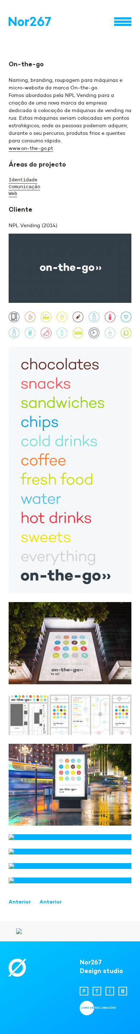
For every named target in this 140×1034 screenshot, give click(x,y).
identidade (23, 180)
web (13, 193)
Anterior (20, 902)
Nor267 (29, 23)
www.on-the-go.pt (31, 148)
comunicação (24, 187)
